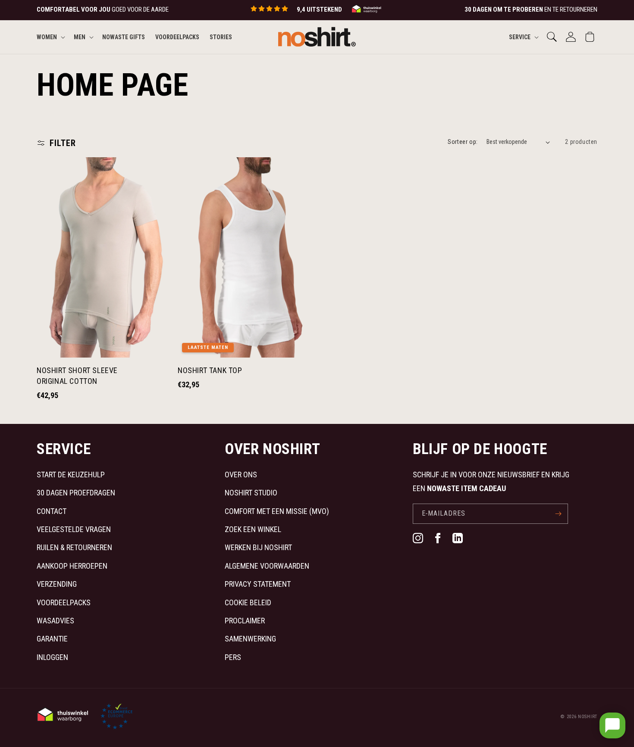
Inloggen (52, 657)
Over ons (241, 474)
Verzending (57, 583)
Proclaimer (245, 620)
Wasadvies (55, 620)
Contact (51, 511)
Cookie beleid (248, 602)
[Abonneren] (558, 514)
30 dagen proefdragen (76, 492)
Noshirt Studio (251, 492)
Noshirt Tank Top (210, 370)
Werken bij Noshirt (258, 547)
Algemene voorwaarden (267, 565)
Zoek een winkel (253, 529)
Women (47, 36)
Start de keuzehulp (71, 474)
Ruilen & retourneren (74, 547)
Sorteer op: (463, 141)
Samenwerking (250, 638)
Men (79, 36)
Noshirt (587, 716)
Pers (233, 657)
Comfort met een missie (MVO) (277, 511)
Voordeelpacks (64, 602)
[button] (50, 37)
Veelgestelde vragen (74, 529)
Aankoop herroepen (72, 565)
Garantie (52, 638)
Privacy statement (258, 583)
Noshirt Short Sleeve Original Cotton (77, 376)
